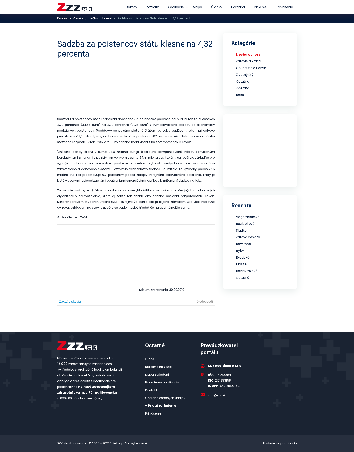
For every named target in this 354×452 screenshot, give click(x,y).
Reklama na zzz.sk (158, 367)
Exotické (243, 257)
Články (216, 7)
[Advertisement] (174, 87)
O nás (149, 359)
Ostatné (242, 81)
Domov (131, 7)
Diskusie (260, 7)
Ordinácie (176, 7)
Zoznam (152, 7)
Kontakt (151, 390)
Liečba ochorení (100, 18)
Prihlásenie (284, 7)
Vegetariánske (248, 217)
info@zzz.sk (216, 395)
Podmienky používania (162, 382)
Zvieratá (242, 88)
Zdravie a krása (248, 61)
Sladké (241, 230)
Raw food (243, 244)
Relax (240, 95)
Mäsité (241, 264)
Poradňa (238, 7)
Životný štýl (245, 74)
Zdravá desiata (248, 237)
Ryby (240, 250)
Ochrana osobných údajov (165, 398)
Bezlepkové (245, 223)
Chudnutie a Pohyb (251, 68)
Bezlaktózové (247, 271)
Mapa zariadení (157, 374)
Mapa (197, 7)
